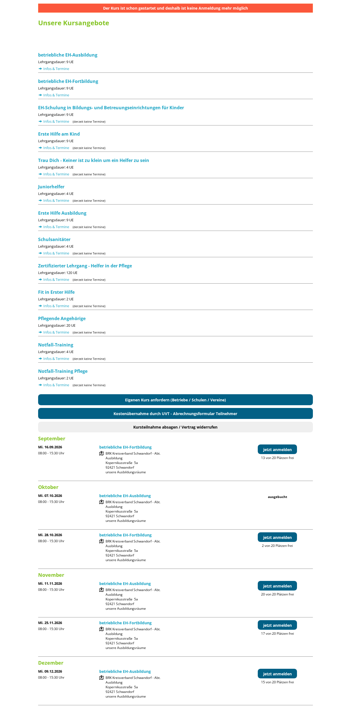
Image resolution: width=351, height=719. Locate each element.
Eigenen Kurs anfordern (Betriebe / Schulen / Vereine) (175, 399)
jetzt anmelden (277, 449)
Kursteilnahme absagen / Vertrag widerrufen (175, 427)
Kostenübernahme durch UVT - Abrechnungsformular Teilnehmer (175, 413)
